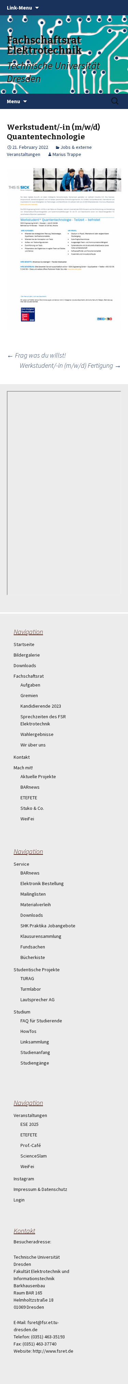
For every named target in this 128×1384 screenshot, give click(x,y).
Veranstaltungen (30, 1115)
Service (21, 864)
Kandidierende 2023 (40, 706)
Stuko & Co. (32, 808)
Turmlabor (30, 989)
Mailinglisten (33, 894)
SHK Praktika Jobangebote (47, 926)
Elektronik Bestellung (42, 883)
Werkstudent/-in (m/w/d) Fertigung (70, 365)
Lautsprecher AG (37, 999)
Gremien (29, 695)
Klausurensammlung (40, 936)
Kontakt (22, 757)
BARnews (30, 787)
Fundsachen (32, 947)
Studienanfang (35, 1052)
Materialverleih (35, 904)
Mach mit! (23, 768)
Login (19, 1200)
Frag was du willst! (36, 355)
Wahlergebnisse (37, 734)
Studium (22, 1012)
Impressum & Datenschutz (40, 1189)
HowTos (28, 1031)
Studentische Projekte (37, 969)
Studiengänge (34, 1063)
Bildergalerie (27, 655)
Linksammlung (34, 1042)
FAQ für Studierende (41, 1021)
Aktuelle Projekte (38, 776)
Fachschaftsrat (29, 676)
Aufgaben (30, 685)
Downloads (25, 665)
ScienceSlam (33, 1156)
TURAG (27, 978)
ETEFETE (28, 798)
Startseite (24, 644)
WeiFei (27, 819)
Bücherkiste (32, 957)
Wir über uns (33, 745)
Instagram (24, 1179)
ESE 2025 (29, 1124)
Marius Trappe (67, 154)
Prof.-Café (30, 1145)
